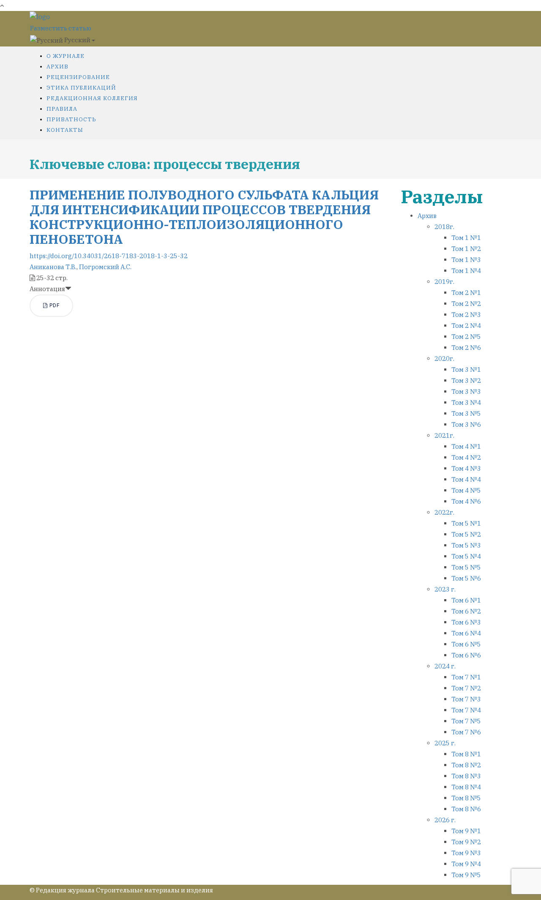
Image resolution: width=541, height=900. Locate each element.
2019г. (444, 282)
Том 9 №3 (466, 853)
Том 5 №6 (466, 578)
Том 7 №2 (466, 688)
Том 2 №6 (466, 348)
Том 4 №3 (466, 468)
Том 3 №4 (466, 402)
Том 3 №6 (466, 424)
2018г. (444, 227)
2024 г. (445, 666)
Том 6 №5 (466, 644)
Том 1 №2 (466, 249)
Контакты (64, 130)
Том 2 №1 (466, 293)
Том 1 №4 (466, 271)
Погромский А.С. (105, 267)
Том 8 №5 (466, 798)
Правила (61, 108)
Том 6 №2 (466, 611)
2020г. (444, 359)
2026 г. (445, 820)
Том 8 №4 (466, 787)
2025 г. (445, 743)
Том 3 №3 (466, 391)
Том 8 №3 (466, 776)
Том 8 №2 (466, 765)
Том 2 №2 (466, 304)
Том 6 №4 (466, 633)
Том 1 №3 (466, 260)
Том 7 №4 (466, 710)
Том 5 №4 (466, 556)
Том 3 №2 (466, 380)
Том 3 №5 (466, 413)
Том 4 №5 (466, 490)
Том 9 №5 (466, 875)
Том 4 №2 (466, 457)
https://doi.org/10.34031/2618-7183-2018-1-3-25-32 (109, 256)
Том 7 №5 (466, 721)
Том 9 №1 (466, 831)
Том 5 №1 (466, 523)
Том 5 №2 (466, 534)
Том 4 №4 (466, 479)
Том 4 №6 (466, 501)
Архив (57, 66)
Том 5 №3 (466, 545)
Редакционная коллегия (92, 98)
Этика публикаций (81, 87)
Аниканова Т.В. (53, 267)
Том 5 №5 (466, 567)
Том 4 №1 (466, 446)
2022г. (444, 512)
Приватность (71, 119)
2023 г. (445, 589)
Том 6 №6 (466, 655)
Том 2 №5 (466, 337)
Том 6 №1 (466, 600)
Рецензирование (78, 77)
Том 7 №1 (466, 677)
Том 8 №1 (466, 754)
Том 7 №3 (466, 699)
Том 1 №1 (466, 238)
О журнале (65, 56)
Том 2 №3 (466, 315)
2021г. (444, 435)
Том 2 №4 (466, 326)
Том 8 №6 (466, 809)
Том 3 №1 (466, 369)
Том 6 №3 (466, 622)
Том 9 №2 (466, 842)
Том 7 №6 (466, 732)
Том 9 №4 (466, 864)
